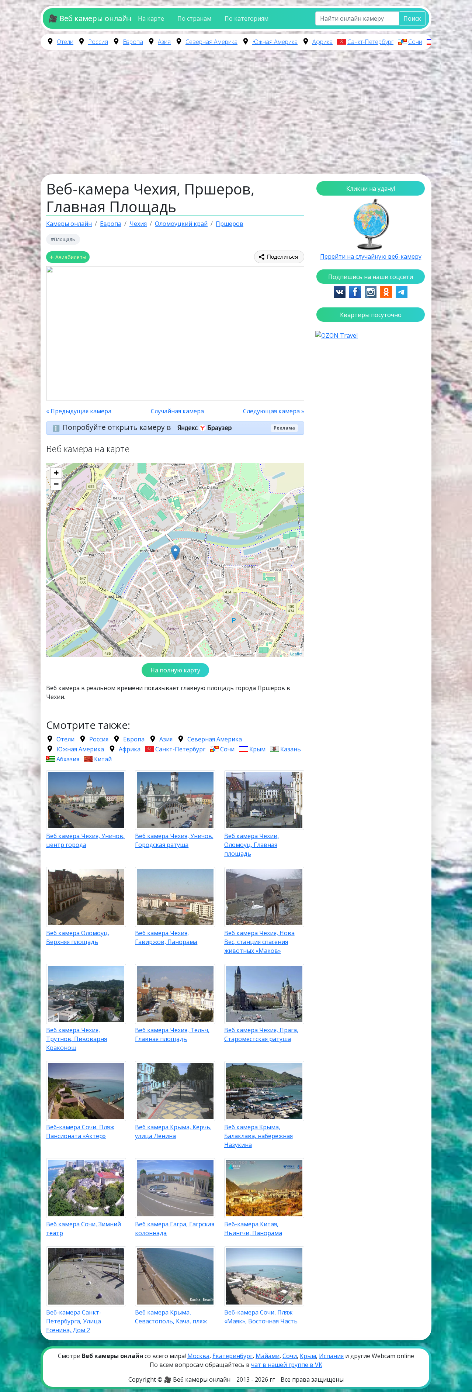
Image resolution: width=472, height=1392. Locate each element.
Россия (98, 42)
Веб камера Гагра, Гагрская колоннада (174, 1228)
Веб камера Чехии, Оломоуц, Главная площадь (251, 845)
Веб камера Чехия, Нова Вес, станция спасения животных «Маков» (259, 942)
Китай (103, 759)
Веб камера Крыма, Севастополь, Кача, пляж (171, 1316)
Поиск (412, 18)
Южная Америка (275, 42)
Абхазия (67, 759)
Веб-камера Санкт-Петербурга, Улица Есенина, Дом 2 (73, 1321)
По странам (194, 18)
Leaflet (296, 654)
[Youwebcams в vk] (340, 291)
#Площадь (63, 239)
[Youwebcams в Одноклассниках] (386, 291)
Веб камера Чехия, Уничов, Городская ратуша (174, 840)
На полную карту (175, 670)
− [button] (56, 484)
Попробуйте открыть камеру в (118, 427)
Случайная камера (177, 411)
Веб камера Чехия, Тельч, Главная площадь (172, 1034)
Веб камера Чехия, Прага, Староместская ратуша (261, 1034)
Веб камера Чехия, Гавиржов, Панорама (166, 937)
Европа (133, 42)
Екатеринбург (232, 1356)
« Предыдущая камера (78, 411)
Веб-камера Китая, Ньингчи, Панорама (253, 1228)
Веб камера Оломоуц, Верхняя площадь (77, 937)
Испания (331, 1356)
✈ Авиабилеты (67, 257)
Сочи (415, 42)
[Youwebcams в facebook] (355, 291)
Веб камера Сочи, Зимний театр (83, 1228)
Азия (164, 42)
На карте (151, 18)
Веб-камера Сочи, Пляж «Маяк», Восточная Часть (261, 1316)
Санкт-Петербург (370, 42)
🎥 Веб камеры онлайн (89, 18)
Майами (268, 1356)
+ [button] (56, 473)
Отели (65, 42)
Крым (257, 749)
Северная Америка (211, 42)
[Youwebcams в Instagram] (370, 291)
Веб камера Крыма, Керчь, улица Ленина (173, 1131)
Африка (322, 42)
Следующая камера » (273, 411)
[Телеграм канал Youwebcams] (401, 291)
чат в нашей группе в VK (286, 1365)
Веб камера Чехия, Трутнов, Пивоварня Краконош (76, 1039)
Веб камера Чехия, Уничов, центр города (85, 840)
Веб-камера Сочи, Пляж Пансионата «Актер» (80, 1131)
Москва (198, 1356)
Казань (290, 749)
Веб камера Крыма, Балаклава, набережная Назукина (258, 1136)
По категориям (246, 18)
